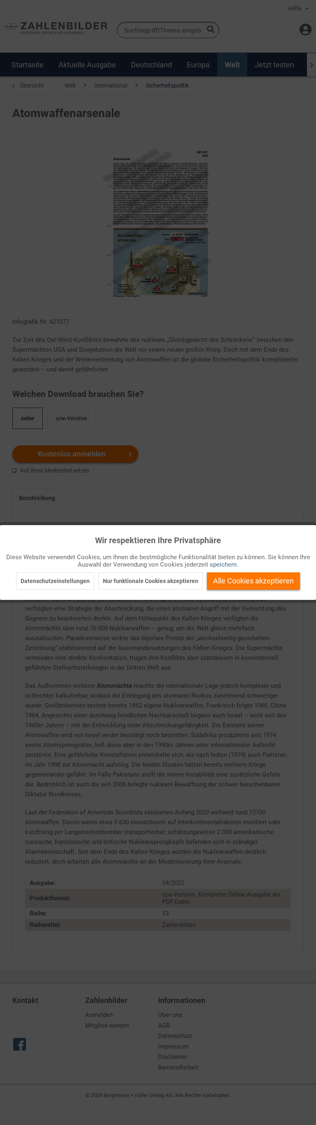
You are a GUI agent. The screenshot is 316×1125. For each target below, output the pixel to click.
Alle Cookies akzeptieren (253, 580)
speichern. (224, 564)
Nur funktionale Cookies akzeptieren (150, 581)
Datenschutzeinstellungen (55, 581)
